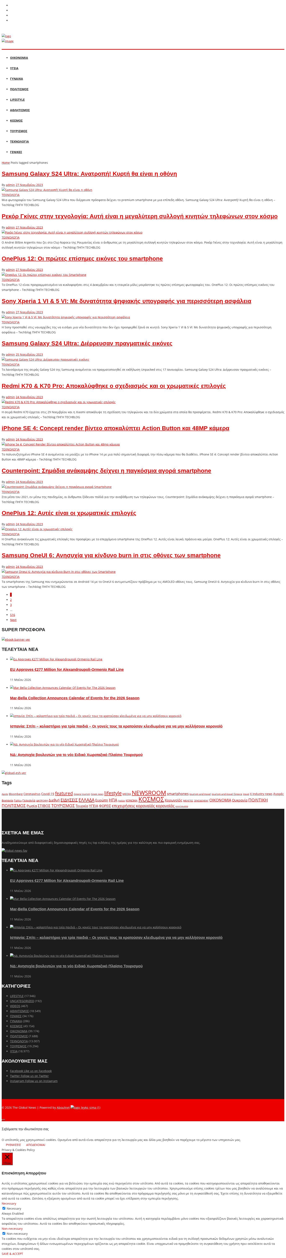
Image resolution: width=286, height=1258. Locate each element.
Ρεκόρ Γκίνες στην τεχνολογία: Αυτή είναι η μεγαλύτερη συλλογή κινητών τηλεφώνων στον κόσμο (140, 216)
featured (64, 793)
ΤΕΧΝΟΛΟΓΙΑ (19, 141)
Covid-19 (47, 793)
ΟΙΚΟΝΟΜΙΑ (19, 58)
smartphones (178, 793)
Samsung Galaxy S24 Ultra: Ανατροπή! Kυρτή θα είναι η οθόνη (89, 173)
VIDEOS (15, 1006)
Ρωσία (32, 805)
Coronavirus (31, 794)
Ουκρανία (239, 800)
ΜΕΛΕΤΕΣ (188, 800)
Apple (5, 794)
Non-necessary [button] (12, 1229)
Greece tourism (82, 794)
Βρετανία (7, 800)
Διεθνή (54, 800)
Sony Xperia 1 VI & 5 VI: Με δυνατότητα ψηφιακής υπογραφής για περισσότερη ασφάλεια (126, 301)
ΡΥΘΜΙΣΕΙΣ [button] (13, 1145)
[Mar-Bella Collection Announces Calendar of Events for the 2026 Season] (63, 688)
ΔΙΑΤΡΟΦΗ (42, 800)
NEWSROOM (149, 793)
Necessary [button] (9, 1203)
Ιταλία (121, 800)
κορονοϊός (165, 805)
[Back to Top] (3, 1119)
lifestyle (113, 793)
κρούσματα (181, 806)
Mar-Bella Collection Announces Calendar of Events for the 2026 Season (74, 698)
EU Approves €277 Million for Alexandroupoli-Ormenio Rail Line (67, 669)
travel (246, 794)
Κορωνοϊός (173, 800)
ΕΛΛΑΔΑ (86, 800)
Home (6, 163)
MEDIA (126, 794)
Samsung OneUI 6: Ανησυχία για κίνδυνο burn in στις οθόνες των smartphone (111, 555)
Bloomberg (16, 794)
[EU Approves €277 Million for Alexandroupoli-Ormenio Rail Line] (56, 659)
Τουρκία (82, 806)
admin (10, 185)
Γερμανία (28, 800)
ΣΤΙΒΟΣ (44, 805)
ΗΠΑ (113, 800)
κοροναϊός (145, 805)
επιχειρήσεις (123, 805)
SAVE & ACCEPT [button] (12, 1254)
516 (12, 615)
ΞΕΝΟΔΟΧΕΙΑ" (201, 800)
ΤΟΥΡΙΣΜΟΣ (18, 131)
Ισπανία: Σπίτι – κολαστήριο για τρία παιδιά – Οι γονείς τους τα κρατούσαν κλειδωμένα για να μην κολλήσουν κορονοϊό (116, 726)
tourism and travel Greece (227, 794)
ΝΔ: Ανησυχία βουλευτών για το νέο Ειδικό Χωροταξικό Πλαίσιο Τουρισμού (76, 755)
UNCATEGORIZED (22, 1001)
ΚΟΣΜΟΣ (16, 121)
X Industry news (261, 794)
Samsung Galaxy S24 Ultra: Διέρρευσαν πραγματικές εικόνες (87, 343)
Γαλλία (18, 800)
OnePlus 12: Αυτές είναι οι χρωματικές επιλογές (69, 513)
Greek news (97, 794)
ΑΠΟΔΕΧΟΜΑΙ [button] (35, 1145)
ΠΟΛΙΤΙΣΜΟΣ (19, 89)
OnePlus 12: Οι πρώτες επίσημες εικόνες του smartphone (82, 258)
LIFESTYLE (17, 100)
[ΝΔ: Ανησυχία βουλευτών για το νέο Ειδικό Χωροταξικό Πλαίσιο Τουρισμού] (64, 744)
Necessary (14, 1208)
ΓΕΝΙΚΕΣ (16, 152)
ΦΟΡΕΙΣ (105, 806)
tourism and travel (200, 794)
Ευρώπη (101, 800)
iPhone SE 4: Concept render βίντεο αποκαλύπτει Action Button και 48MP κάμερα (115, 428)
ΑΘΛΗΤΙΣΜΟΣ (20, 110)
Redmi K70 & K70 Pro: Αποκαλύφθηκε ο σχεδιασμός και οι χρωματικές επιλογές (114, 386)
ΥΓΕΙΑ (14, 68)
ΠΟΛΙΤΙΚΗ (258, 800)
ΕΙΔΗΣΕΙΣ (69, 800)
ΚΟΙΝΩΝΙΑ (132, 800)
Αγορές (278, 794)
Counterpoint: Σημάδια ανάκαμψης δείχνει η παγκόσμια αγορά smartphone (106, 470)
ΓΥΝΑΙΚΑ (16, 79)
